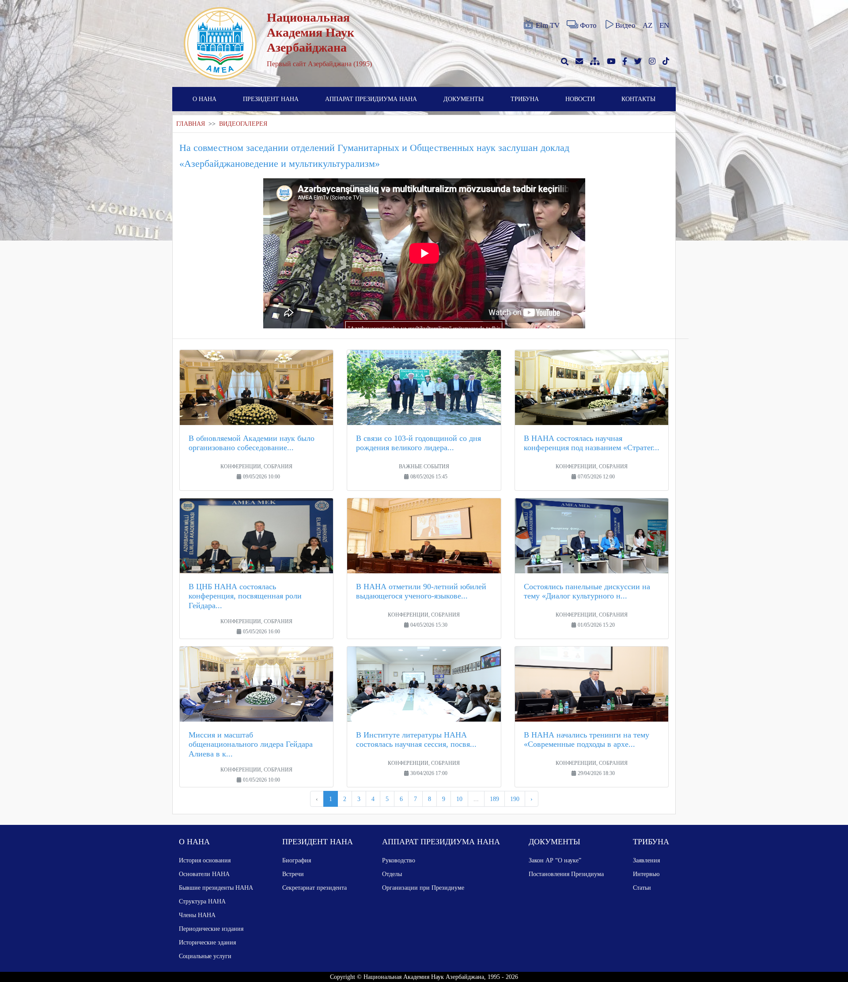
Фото (588, 25)
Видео (625, 25)
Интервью (646, 873)
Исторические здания (207, 942)
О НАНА (204, 98)
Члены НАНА (197, 914)
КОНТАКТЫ (638, 98)
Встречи (293, 873)
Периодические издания (211, 928)
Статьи (642, 887)
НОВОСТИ (580, 98)
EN (664, 25)
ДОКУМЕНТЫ (463, 98)
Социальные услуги (205, 955)
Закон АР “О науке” (555, 860)
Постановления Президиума (566, 873)
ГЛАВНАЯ (190, 123)
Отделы (392, 873)
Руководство (398, 860)
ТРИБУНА (525, 98)
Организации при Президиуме (423, 887)
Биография (296, 860)
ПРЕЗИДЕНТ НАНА (271, 98)
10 (459, 798)
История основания (205, 860)
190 (514, 798)
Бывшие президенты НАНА (216, 887)
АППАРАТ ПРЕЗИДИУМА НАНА (371, 98)
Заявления (646, 860)
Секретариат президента (314, 887)
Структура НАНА (202, 901)
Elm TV (548, 25)
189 (494, 798)
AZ (647, 25)
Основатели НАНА (204, 873)
